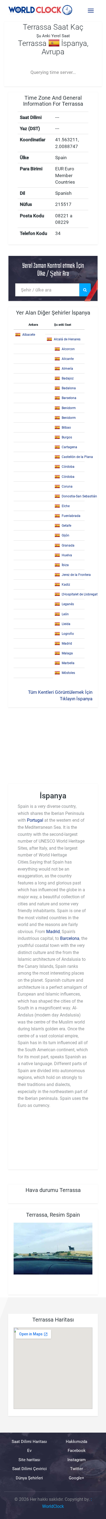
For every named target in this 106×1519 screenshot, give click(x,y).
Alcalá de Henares (67, 339)
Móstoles (68, 673)
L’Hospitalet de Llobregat (80, 594)
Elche (66, 506)
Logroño (68, 634)
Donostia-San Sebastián (79, 496)
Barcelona (69, 938)
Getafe (66, 526)
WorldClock (53, 1506)
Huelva (67, 555)
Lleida (66, 624)
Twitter (76, 1468)
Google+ (76, 1478)
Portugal (35, 820)
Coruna (67, 486)
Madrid (67, 643)
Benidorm (69, 408)
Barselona (69, 398)
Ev (29, 1450)
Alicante (68, 359)
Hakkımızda (76, 1441)
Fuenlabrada (71, 516)
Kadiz (66, 584)
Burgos (67, 437)
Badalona (69, 388)
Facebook (77, 1450)
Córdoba (68, 467)
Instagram (76, 1459)
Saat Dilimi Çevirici (29, 1468)
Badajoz (68, 378)
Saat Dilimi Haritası (29, 1441)
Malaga (67, 653)
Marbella (68, 663)
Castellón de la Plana (77, 457)
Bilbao (66, 427)
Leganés (68, 604)
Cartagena (69, 447)
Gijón (65, 535)
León (65, 614)
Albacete (28, 335)
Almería (67, 369)
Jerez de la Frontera (76, 575)
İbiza (65, 565)
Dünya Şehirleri (29, 1478)
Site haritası (29, 1459)
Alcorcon (68, 349)
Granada (68, 545)
